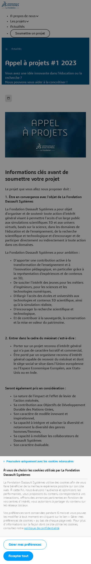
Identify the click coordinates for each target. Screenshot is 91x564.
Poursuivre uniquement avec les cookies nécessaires (40, 461)
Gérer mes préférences (25, 544)
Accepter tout (18, 556)
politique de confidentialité (41, 528)
